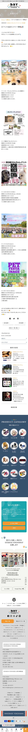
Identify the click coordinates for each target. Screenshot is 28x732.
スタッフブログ (4, 342)
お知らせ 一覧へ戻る (13, 328)
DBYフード (17, 634)
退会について (21, 705)
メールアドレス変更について (9, 705)
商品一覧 (7, 621)
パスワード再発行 (17, 701)
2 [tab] (14, 717)
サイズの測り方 (14, 638)
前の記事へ (6, 323)
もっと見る (6, 589)
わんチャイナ (6, 625)
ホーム (3, 603)
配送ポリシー (19, 697)
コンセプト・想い (11, 603)
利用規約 (17, 692)
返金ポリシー (9, 699)
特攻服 (22, 625)
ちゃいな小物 (15, 625)
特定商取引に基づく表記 (13, 695)
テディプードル (9, 627)
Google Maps (18, 589)
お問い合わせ (14, 707)
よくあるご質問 (14, 523)
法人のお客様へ (17, 605)
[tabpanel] (14, 713)
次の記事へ (21, 323)
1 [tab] (13, 717)
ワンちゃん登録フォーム (13, 703)
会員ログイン (8, 701)
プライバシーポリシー (9, 697)
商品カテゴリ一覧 (20, 621)
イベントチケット (20, 636)
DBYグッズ (6, 632)
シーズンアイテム (19, 629)
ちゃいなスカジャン (8, 629)
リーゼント (13, 632)
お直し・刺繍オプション (8, 636)
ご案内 (14, 528)
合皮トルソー (18, 627)
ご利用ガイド (10, 692)
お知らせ (3, 338)
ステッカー (9, 634)
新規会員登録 (17, 699)
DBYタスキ (20, 632)
